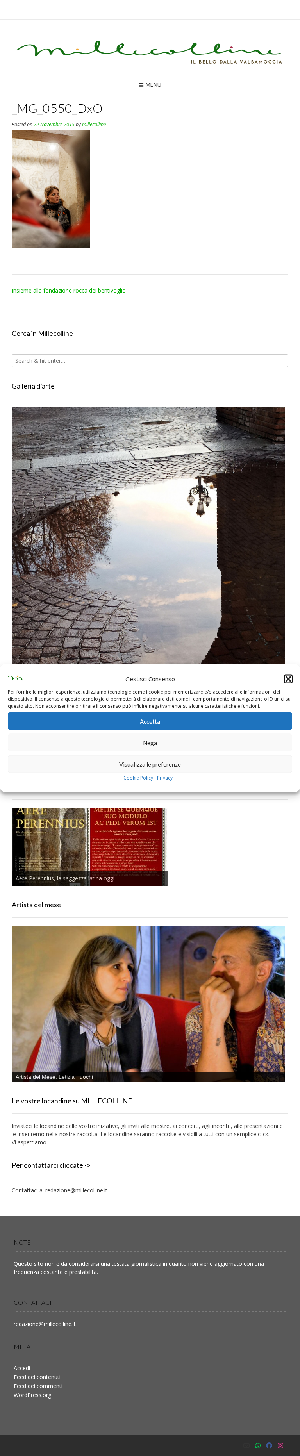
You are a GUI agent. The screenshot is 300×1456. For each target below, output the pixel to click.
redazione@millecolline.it (76, 1190)
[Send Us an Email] (246, 1445)
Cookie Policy (138, 777)
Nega (150, 742)
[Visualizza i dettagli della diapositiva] (148, 587)
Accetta (150, 720)
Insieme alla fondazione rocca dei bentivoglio (69, 290)
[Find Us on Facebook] (269, 1445)
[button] (288, 679)
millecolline (94, 124)
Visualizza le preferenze (150, 763)
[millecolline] (150, 48)
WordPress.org (32, 1395)
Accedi (22, 1368)
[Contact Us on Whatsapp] (258, 1445)
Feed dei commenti (38, 1386)
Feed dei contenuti (37, 1377)
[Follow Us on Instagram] (280, 1445)
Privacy (165, 777)
